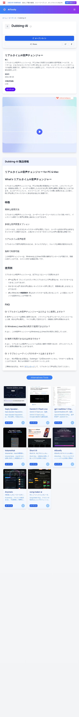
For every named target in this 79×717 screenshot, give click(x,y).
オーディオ (12, 18)
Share (35, 44)
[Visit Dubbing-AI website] (39, 124)
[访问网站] (23, 422)
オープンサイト (40, 38)
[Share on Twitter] (65, 44)
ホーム (4, 18)
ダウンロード (30, 366)
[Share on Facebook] (71, 44)
